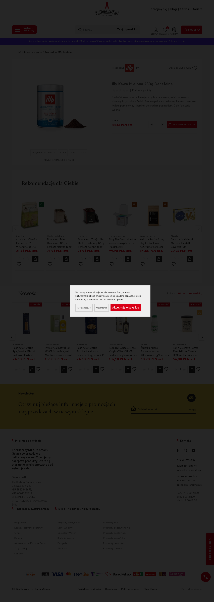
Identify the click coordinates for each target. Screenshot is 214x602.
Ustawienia (101, 308)
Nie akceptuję (84, 308)
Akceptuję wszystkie (125, 307)
